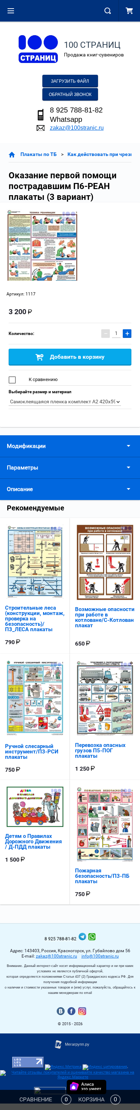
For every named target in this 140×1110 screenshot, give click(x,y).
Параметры (22, 467)
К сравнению (43, 379)
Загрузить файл (70, 81)
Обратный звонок (70, 94)
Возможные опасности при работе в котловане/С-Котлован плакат (105, 617)
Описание (20, 489)
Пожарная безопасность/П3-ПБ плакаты (102, 876)
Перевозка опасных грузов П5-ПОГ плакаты (100, 750)
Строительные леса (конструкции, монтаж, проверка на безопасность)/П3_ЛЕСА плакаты (35, 619)
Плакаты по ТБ (38, 154)
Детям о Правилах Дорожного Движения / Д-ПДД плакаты (33, 841)
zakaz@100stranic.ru (77, 128)
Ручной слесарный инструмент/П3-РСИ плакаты (32, 751)
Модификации (26, 445)
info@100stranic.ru (100, 956)
